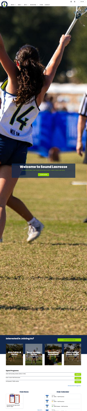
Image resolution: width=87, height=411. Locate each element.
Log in (82, 1)
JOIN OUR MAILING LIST (69, 340)
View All (39, 410)
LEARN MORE (43, 174)
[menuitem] (13, 4)
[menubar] (30, 4)
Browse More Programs (74, 385)
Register (78, 374)
